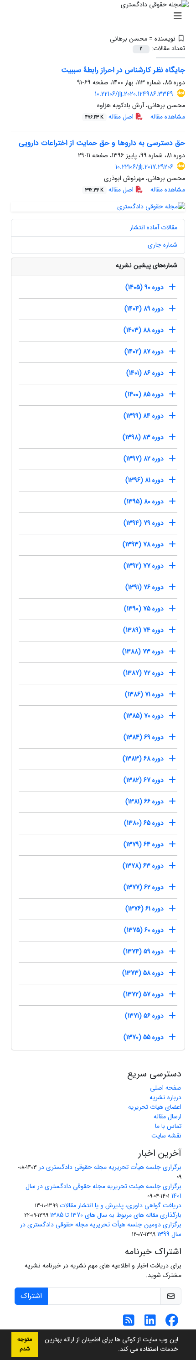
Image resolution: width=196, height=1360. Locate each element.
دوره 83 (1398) (143, 437)
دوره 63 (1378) (143, 866)
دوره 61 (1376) (144, 909)
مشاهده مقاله (167, 117)
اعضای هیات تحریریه (154, 1107)
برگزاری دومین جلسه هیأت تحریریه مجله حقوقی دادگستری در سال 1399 (100, 1229)
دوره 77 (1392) (144, 566)
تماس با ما (168, 1126)
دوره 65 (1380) (144, 823)
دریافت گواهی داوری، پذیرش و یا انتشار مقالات (120, 1205)
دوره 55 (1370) (144, 1037)
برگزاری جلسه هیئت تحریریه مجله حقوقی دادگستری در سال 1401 (103, 1191)
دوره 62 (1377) (144, 887)
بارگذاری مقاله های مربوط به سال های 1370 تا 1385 (115, 1215)
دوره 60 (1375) (144, 930)
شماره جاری (162, 245)
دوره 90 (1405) (144, 287)
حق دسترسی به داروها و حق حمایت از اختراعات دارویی (102, 143)
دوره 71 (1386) (144, 694)
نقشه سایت (166, 1136)
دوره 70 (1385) (144, 716)
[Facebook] (171, 1323)
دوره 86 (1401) (145, 373)
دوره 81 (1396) (144, 480)
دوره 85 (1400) (144, 394)
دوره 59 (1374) (143, 951)
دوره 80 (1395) (144, 501)
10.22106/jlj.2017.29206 (144, 167)
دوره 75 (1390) (144, 609)
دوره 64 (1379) (144, 844)
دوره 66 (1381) (144, 801)
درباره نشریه (165, 1097)
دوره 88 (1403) (144, 330)
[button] (114, 1350)
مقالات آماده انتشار (153, 227)
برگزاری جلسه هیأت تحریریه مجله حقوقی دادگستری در (110, 1167)
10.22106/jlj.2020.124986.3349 (134, 94)
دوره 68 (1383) (143, 759)
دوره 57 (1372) (143, 994)
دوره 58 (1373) (143, 973)
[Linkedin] (150, 1323)
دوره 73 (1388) (143, 651)
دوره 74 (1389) (143, 630)
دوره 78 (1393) (143, 544)
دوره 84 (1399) (144, 416)
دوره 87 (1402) (144, 351)
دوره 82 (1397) (144, 459)
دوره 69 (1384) (144, 737)
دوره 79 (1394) (144, 523)
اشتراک (31, 1296)
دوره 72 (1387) (143, 673)
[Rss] (129, 1323)
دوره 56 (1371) (144, 1016)
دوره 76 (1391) (144, 587)
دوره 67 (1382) (144, 780)
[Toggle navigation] (101, 16)
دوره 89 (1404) (144, 309)
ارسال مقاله (167, 1117)
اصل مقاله (110, 117)
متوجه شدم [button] (24, 1344)
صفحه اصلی (165, 1088)
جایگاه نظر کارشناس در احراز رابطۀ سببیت (123, 70)
